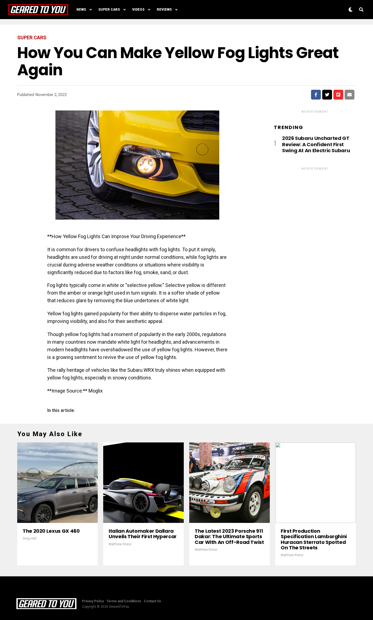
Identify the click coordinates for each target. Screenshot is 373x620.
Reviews (164, 9)
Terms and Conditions (123, 601)
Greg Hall (29, 538)
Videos (138, 9)
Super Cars (109, 9)
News (81, 9)
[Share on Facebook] (316, 95)
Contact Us (152, 601)
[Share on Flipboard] (338, 95)
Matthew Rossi (120, 544)
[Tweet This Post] (327, 95)
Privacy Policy (93, 601)
